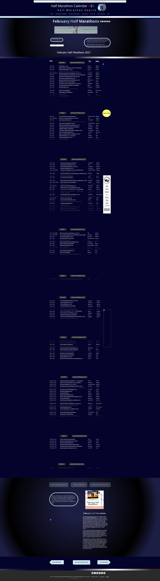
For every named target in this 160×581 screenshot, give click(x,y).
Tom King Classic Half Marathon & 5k (67, 410)
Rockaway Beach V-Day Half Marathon (67, 191)
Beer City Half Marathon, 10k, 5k (66, 302)
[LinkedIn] (109, 21)
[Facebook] (101, 21)
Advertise (107, 576)
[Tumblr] (107, 21)
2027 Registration (78, 311)
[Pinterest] (106, 21)
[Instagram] (104, 21)
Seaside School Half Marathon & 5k (66, 245)
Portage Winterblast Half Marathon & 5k (67, 351)
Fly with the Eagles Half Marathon (66, 177)
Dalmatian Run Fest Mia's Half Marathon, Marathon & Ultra (71, 278)
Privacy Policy (102, 576)
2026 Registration (79, 191)
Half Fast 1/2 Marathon (64, 184)
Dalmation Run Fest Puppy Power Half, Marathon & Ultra (70, 254)
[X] (102, 21)
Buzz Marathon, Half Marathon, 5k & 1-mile (68, 387)
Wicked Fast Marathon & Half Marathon (67, 380)
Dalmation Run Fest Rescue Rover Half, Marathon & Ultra (71, 201)
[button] (62, 63)
